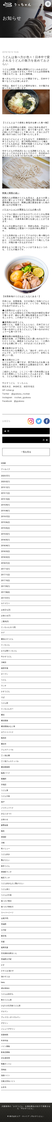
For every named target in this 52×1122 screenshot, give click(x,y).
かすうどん (5, 691)
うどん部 (4, 703)
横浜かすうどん (7, 639)
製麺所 (3, 779)
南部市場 (4, 668)
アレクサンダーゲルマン (10, 1017)
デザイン (4, 1023)
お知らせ (4, 819)
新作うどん (5, 866)
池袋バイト (5, 1075)
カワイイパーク (7, 732)
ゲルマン (4, 1011)
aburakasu (5, 988)
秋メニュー (5, 849)
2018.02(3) (5, 557)
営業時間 (4, 1035)
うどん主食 (5, 796)
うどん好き (5, 854)
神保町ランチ (6, 872)
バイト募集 (5, 1046)
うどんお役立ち (7, 994)
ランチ (3, 686)
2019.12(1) (5, 487)
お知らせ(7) (5, 616)
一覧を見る (26, 452)
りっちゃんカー (7, 709)
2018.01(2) (5, 563)
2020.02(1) (5, 482)
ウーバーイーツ (7, 913)
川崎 (3, 843)
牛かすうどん (6, 657)
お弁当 (3, 1087)
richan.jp (10, 390)
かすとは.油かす (7, 971)
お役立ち (6, 421)
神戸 (3, 802)
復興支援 (4, 947)
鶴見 (3, 831)
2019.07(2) (5, 516)
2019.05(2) (5, 528)
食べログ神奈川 (7, 907)
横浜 (3, 715)
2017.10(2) (5, 580)
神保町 (3, 837)
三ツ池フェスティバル (10, 761)
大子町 (3, 930)
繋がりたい (5, 860)
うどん (3, 680)
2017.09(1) (5, 586)
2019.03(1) (5, 534)
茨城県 (3, 924)
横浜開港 (4, 721)
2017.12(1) (5, 569)
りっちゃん (5, 645)
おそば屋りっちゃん (9, 651)
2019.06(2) (5, 522)
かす (3, 965)
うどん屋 (4, 790)
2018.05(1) (5, 540)
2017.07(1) (5, 598)
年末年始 (4, 1040)
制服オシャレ (6, 1064)
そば (3, 697)
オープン (4, 674)
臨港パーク (5, 773)
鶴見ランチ (5, 878)
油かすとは (5, 976)
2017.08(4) (5, 592)
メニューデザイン (8, 1029)
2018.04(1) (5, 546)
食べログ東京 (6, 901)
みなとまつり (6, 814)
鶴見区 (3, 738)
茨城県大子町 (6, 959)
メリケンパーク (7, 808)
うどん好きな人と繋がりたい (12, 883)
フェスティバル (7, 750)
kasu (3, 982)
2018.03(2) (5, 551)
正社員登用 (5, 1058)
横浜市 (3, 744)
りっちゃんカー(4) (8, 627)
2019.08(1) (5, 511)
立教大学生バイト (8, 1081)
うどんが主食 (6, 895)
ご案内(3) (5, 621)
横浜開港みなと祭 (8, 726)
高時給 (3, 1070)
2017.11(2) (5, 575)
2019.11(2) (5, 493)
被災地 (3, 936)
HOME (3, 463)
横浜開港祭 (5, 767)
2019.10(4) (5, 499)
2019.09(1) (5, 505)
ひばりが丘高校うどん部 (10, 1006)
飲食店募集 (5, 1052)
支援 (3, 942)
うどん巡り (5, 889)
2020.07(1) (5, 476)
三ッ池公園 (5, 755)
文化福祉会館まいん (9, 953)
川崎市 (3, 662)
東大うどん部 (6, 1000)
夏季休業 (4, 825)
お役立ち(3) (5, 610)
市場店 (3, 785)
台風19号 (4, 918)
